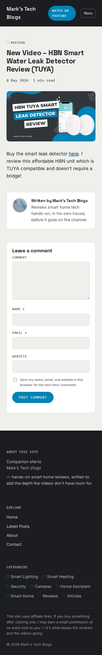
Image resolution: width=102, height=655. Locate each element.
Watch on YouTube (60, 13)
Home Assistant (75, 586)
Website (19, 356)
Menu (88, 13)
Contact (14, 544)
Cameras (43, 586)
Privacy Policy (84, 644)
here (74, 153)
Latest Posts (18, 526)
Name (18, 309)
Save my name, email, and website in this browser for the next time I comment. (51, 382)
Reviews (50, 596)
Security (18, 586)
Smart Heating (60, 576)
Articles (74, 596)
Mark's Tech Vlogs (24, 468)
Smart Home (22, 596)
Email (19, 333)
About (12, 535)
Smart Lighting (24, 576)
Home (12, 517)
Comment (19, 257)
